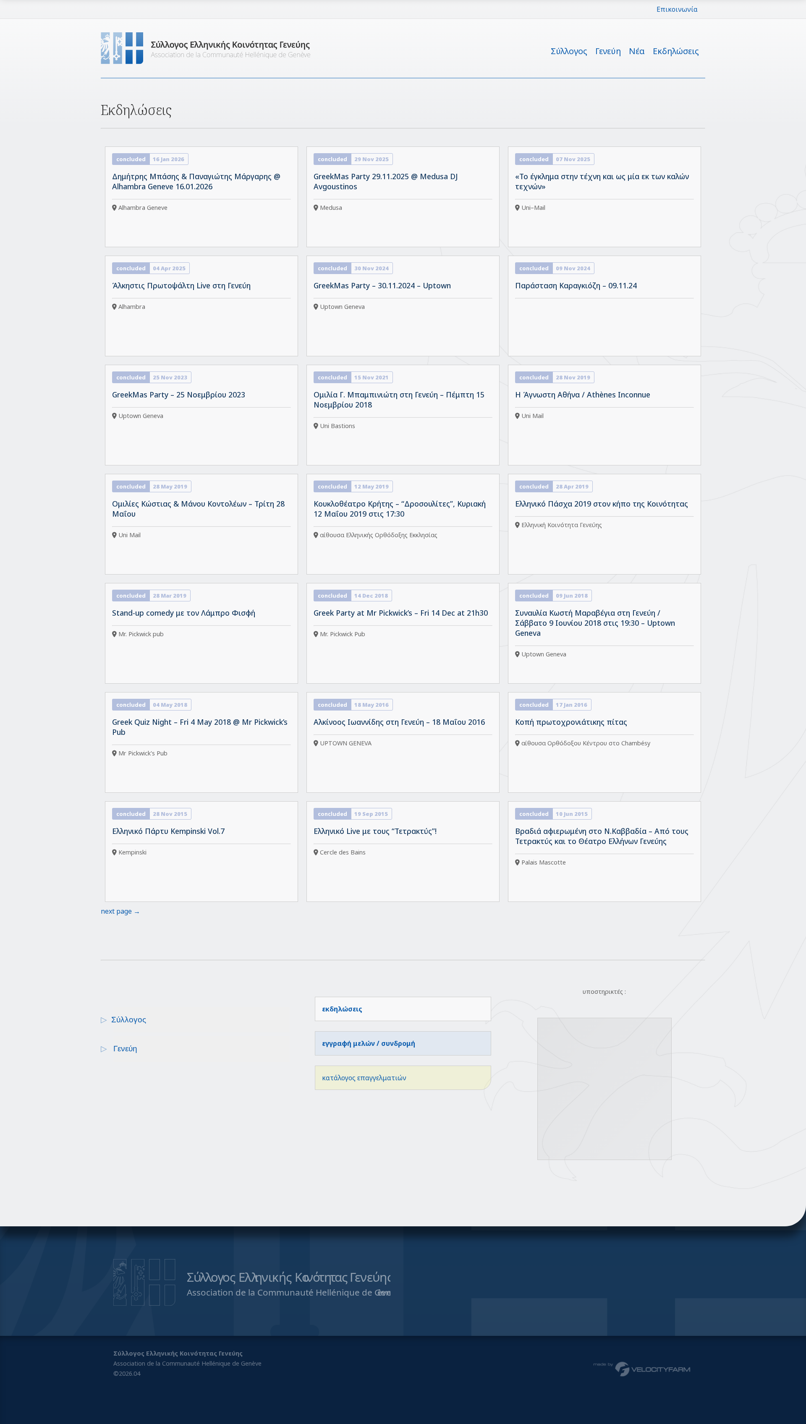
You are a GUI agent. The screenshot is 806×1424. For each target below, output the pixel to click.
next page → (120, 911)
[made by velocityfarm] (642, 1369)
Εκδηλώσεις (676, 51)
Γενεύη (608, 51)
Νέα (637, 51)
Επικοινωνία (677, 9)
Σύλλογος (569, 51)
